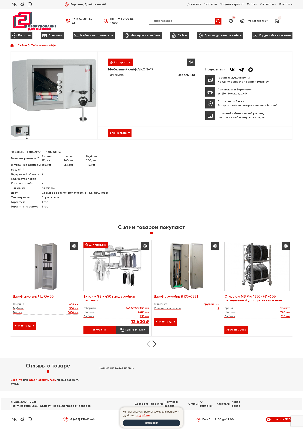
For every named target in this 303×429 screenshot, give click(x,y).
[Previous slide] (148, 344)
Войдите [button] (16, 380)
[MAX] (250, 69)
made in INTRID (280, 419)
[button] (85, 4)
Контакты (285, 4)
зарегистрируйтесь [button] (42, 380)
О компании (268, 4)
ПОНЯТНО (151, 423)
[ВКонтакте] (232, 69)
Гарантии (210, 4)
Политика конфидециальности (31, 406)
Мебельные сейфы (43, 45)
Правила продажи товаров (71, 406)
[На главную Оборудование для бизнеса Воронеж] (35, 21)
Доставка (194, 4)
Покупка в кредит (232, 4)
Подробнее (143, 415)
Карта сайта (236, 404)
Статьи (252, 4)
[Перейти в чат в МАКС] (30, 4)
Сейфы (22, 45)
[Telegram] (241, 69)
